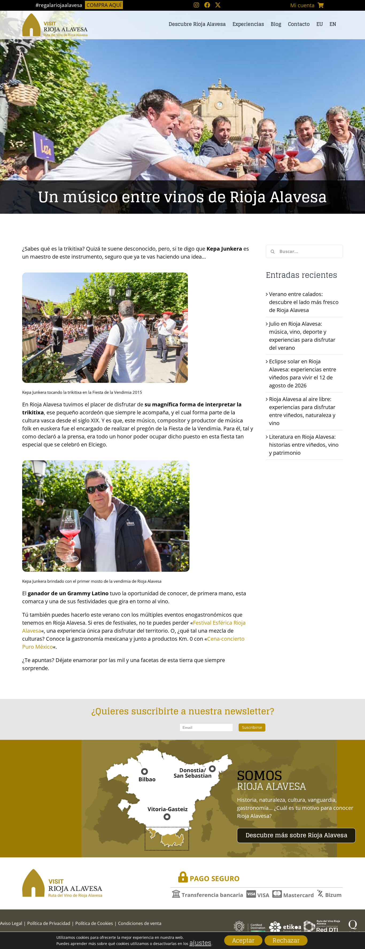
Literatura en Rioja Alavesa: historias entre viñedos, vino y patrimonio (304, 444)
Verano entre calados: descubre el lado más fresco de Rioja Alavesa (304, 302)
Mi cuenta (302, 5)
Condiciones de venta (139, 923)
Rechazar (286, 940)
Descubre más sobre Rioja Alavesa (296, 835)
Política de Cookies (94, 923)
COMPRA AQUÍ (104, 5)
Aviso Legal (11, 923)
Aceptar (243, 940)
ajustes (200, 943)
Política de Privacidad (48, 923)
